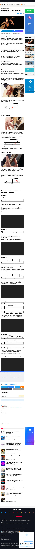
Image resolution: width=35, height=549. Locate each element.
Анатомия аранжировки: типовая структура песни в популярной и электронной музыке (29, 73)
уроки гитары (15, 384)
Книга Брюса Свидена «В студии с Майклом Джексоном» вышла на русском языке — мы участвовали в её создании (14, 456)
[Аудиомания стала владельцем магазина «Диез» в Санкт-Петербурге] (3, 475)
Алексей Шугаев (6, 8)
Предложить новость (29, 11)
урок (13, 384)
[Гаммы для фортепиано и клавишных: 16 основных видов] (29, 56)
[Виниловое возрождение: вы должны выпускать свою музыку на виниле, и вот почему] (3, 451)
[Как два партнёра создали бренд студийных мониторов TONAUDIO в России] (3, 500)
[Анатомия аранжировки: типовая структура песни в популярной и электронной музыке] (29, 70)
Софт (7, 433)
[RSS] (33, 512)
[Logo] (17, 509)
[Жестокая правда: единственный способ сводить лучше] (3, 463)
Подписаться (30, 90)
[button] (18, 13)
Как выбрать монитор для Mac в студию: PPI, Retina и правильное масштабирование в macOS (14, 493)
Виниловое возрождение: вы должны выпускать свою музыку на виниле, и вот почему (13, 450)
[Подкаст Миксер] (25, 512)
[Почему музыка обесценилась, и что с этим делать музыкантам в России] (3, 481)
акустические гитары (6, 384)
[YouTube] (13, 512)
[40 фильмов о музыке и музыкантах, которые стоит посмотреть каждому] (29, 63)
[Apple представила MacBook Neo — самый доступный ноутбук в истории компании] (3, 469)
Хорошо (26, 546)
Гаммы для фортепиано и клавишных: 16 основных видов (29, 59)
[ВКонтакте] (5, 512)
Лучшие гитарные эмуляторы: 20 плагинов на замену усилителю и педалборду (29, 52)
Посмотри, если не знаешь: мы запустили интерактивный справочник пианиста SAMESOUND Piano (14, 431)
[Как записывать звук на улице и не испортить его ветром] (3, 438)
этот (4, 544)
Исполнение (2, 8)
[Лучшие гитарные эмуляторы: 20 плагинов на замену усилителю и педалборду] (29, 48)
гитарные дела (10, 384)
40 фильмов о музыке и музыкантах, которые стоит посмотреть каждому (29, 66)
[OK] (29, 512)
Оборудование (8, 489)
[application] (12, 221)
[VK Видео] (17, 512)
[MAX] (9, 512)
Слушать (29, 30)
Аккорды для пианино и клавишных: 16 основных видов (28, 45)
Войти (22, 396)
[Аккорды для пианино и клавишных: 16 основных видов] (29, 41)
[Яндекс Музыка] (21, 512)
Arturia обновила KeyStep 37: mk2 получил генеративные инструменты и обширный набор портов (15, 487)
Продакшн (7, 439)
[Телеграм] (1, 512)
